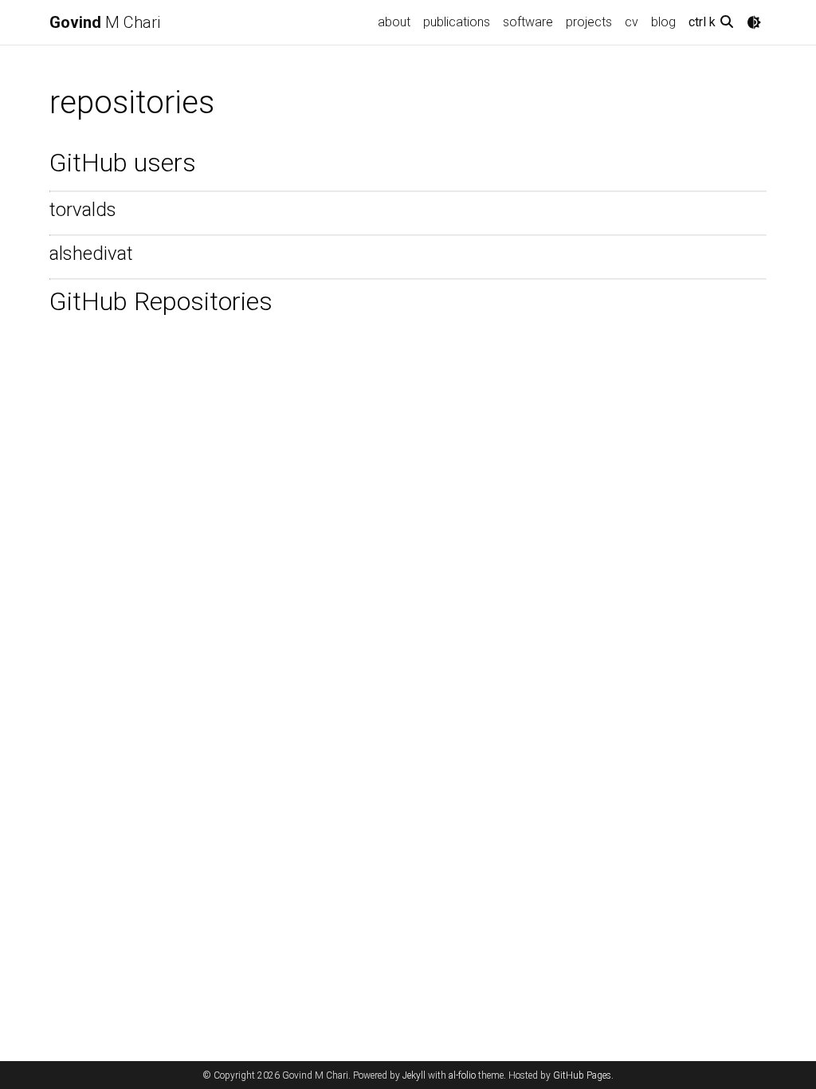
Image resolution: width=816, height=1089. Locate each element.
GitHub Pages (582, 1075)
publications (456, 21)
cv (631, 21)
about (394, 21)
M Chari (104, 22)
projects (589, 21)
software (528, 21)
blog (663, 21)
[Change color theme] (754, 22)
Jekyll (414, 1075)
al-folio (462, 1075)
